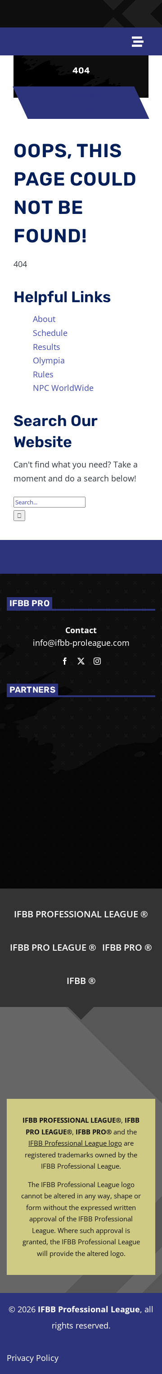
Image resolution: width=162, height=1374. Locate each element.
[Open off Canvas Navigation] (138, 41)
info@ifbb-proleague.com (81, 642)
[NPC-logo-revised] (78, 14)
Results (46, 346)
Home (51, 96)
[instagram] (97, 661)
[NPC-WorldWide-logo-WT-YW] (148, 8)
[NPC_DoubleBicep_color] (126, 8)
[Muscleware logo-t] (56, 10)
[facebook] (64, 661)
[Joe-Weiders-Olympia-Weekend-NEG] (103, 14)
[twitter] (81, 661)
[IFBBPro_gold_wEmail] (15, 10)
